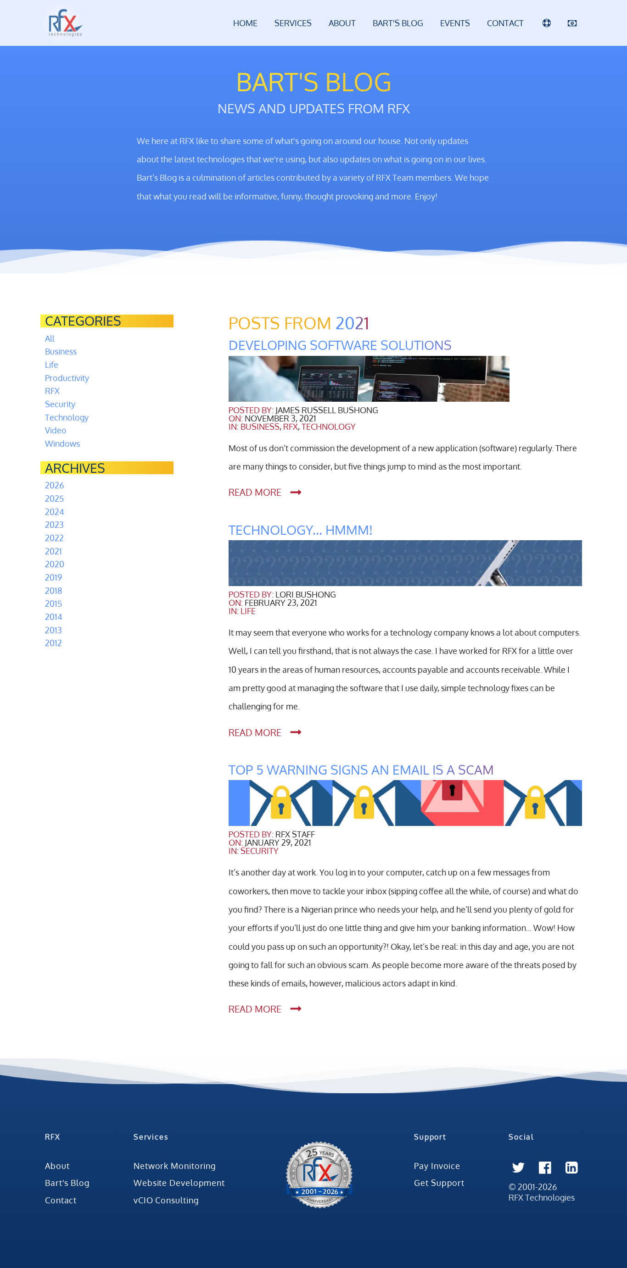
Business (61, 351)
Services (293, 23)
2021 (53, 551)
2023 (54, 525)
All (50, 338)
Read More (255, 492)
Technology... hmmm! (301, 530)
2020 (54, 564)
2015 (53, 603)
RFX (52, 391)
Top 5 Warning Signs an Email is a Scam (361, 770)
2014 (53, 617)
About (342, 23)
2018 (53, 591)
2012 (53, 643)
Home (245, 23)
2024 (54, 512)
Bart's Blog (398, 23)
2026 (54, 485)
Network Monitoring (175, 1166)
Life (51, 365)
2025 (54, 498)
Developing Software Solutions (340, 345)
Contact (505, 23)
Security (60, 404)
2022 (54, 538)
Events (455, 23)
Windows (62, 443)
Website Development (179, 1183)
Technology (67, 417)
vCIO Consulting (166, 1200)
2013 (53, 630)
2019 (53, 577)
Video (56, 430)
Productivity (67, 378)
